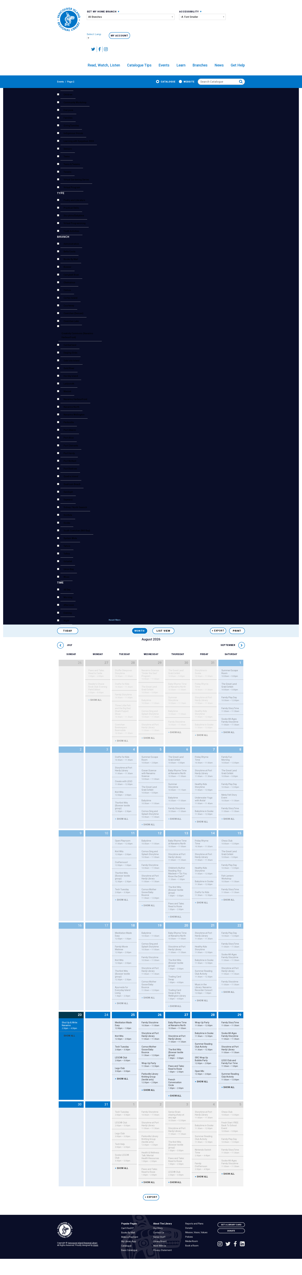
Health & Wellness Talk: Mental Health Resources (150, 1156)
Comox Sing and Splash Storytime (150, 714)
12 (159, 833)
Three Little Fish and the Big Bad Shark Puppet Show (124, 711)
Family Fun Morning (230, 760)
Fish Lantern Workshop (230, 879)
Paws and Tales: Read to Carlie (96, 673)
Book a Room (193, 1245)
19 (159, 925)
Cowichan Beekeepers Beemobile (124, 728)
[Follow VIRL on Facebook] (100, 49)
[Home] (87, 1230)
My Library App (129, 1241)
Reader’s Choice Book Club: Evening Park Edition (97, 688)
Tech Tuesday (122, 891)
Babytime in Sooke (204, 726)
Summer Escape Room (229, 673)
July (69, 645)
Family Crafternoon (202, 1166)
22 (239, 925)
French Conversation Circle (176, 1083)
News (219, 65)
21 (213, 925)
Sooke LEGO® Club (122, 1158)
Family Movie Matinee (123, 949)
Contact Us (159, 1232)
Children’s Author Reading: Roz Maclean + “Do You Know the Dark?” (177, 873)
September (228, 645)
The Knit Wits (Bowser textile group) (123, 806)
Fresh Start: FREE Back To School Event (229, 1126)
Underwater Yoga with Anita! (204, 800)
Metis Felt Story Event (230, 798)
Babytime (150, 701)
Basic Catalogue (130, 1250)
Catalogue (168, 81)
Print (237, 630)
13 (186, 833)
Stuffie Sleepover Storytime (124, 673)
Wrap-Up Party (150, 1064)
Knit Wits (123, 793)
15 (239, 833)
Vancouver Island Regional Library (82, 1243)
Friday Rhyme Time (204, 687)
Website (189, 81)
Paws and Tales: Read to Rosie (176, 906)
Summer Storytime (177, 700)
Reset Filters (114, 620)
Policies (190, 1237)
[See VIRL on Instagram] (105, 49)
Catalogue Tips (139, 65)
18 (133, 925)
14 (213, 833)
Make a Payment (130, 1237)
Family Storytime (124, 696)
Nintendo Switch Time (203, 1153)
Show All (95, 700)
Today (67, 630)
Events (164, 65)
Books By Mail (129, 1232)
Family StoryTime (230, 709)
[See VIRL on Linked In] (242, 1244)
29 (159, 663)
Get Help (238, 65)
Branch (63, 237)
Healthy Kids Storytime (204, 714)
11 (133, 833)
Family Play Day (230, 699)
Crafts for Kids (124, 685)
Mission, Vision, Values (197, 1232)
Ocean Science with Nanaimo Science (150, 774)
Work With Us (160, 1246)
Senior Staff (160, 1237)
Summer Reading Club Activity (204, 974)
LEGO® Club (122, 1059)
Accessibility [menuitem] (189, 11)
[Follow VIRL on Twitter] (93, 49)
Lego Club (122, 1069)
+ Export (218, 630)
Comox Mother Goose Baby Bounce (150, 893)
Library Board (160, 1241)
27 (106, 663)
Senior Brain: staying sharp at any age (177, 1116)
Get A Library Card (231, 1225)
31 (213, 663)
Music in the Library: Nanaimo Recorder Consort (203, 988)
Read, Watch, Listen (104, 65)
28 (133, 663)
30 (186, 663)
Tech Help (122, 1145)
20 (186, 925)
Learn (180, 65)
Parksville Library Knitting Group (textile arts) (150, 1078)
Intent (95, 1245)
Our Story (159, 1228)
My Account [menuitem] (119, 35)
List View (163, 630)
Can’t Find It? (128, 1228)
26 (159, 1015)
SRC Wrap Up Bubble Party (203, 1060)
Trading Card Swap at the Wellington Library (177, 994)
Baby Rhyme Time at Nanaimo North (177, 687)
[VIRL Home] (68, 19)
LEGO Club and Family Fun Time (229, 1063)
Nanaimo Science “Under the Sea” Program (150, 674)
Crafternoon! (123, 863)
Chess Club (230, 842)
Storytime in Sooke (204, 673)
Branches (200, 65)
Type (60, 193)
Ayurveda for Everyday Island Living (122, 991)
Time (60, 582)
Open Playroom (124, 842)
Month (139, 630)
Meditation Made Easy (123, 936)
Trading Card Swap (176, 979)
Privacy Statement (163, 1250)
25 (133, 1015)
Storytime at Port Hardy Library (150, 727)
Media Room (192, 1241)
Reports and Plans (195, 1223)
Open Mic (203, 1072)
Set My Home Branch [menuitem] (102, 11)
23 (80, 1015)
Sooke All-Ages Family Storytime (230, 722)
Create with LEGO (124, 782)
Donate (190, 1228)
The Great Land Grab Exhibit (150, 689)
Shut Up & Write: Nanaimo (70, 1025)
